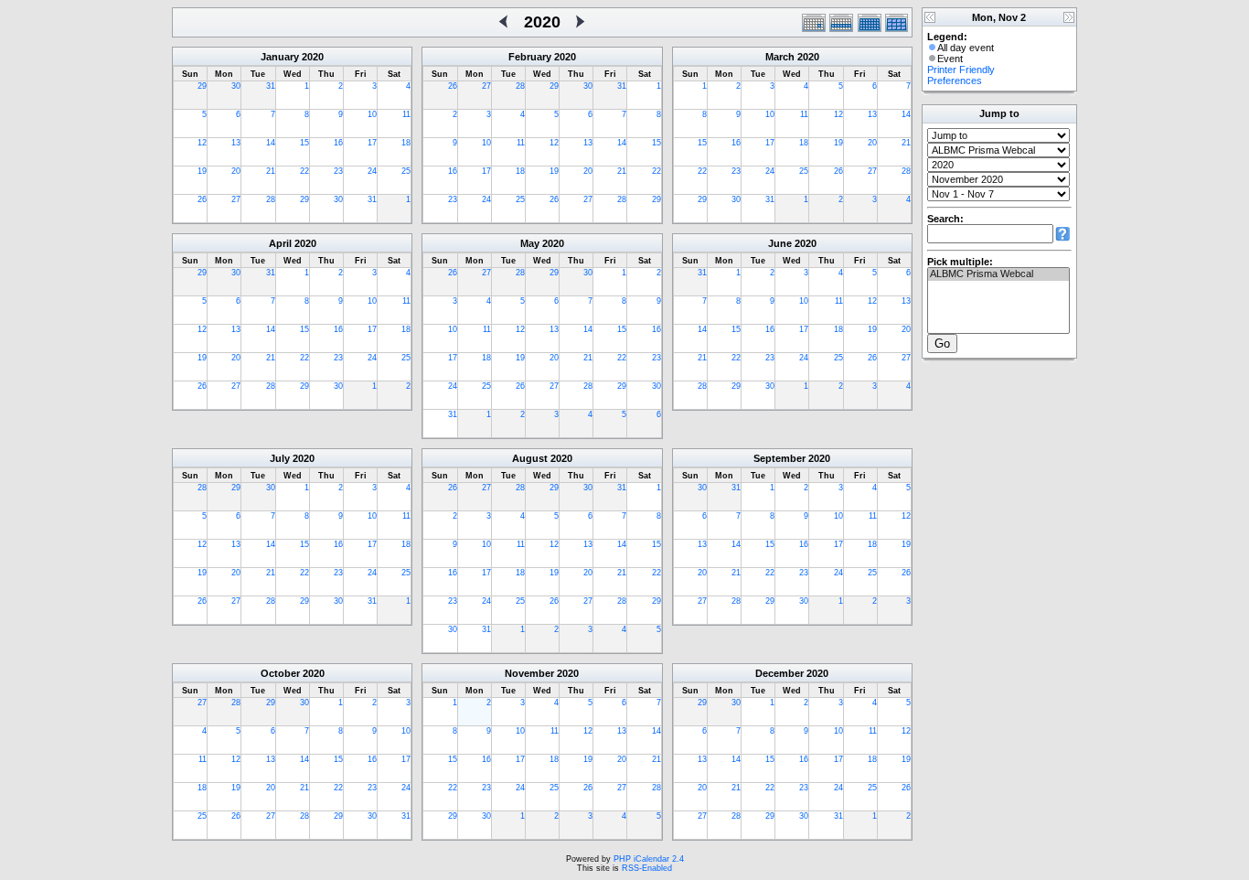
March (780, 56)
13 (235, 142)
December (779, 673)
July (280, 458)
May (529, 243)
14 (270, 142)
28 (270, 199)
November (529, 673)
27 (235, 199)
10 (372, 114)
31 (270, 86)
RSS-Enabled (647, 868)
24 (372, 171)
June (780, 243)
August (530, 458)
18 (406, 142)
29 (202, 86)
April (280, 243)
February (529, 56)
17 (372, 142)
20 (235, 171)
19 (202, 171)
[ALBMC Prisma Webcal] (998, 274)
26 (202, 199)
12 (202, 142)
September (779, 458)
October (280, 673)
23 (338, 171)
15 (304, 142)
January (280, 56)
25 (406, 171)
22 (304, 171)
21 (270, 171)
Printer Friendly (961, 69)
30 (235, 86)
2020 (313, 56)
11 (406, 114)
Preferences (954, 80)
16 (338, 142)
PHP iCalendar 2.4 (649, 859)
